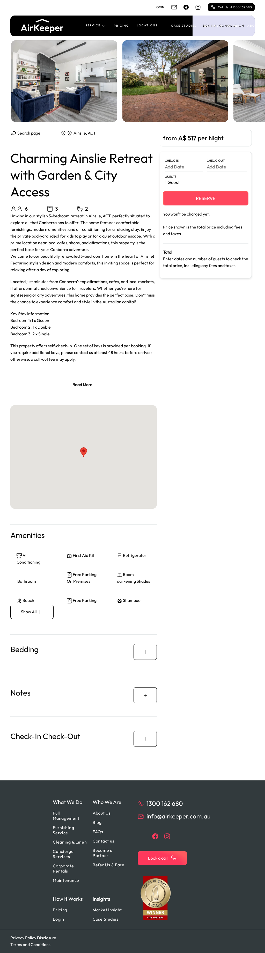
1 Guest (172, 182)
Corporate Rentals (63, 868)
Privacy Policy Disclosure (33, 937)
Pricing (121, 25)
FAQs (98, 831)
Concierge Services (63, 854)
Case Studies (183, 25)
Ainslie (79, 133)
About (253, 25)
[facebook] (186, 7)
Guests (170, 176)
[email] (174, 7)
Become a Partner (222, 25)
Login (159, 7)
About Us (102, 813)
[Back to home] (42, 26)
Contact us (103, 841)
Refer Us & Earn (108, 864)
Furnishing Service (63, 830)
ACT (92, 133)
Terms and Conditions (30, 944)
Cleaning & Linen (70, 842)
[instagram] (198, 7)
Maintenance (66, 880)
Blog (97, 822)
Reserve (206, 198)
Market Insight (107, 909)
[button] (95, 26)
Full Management (66, 815)
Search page (28, 133)
